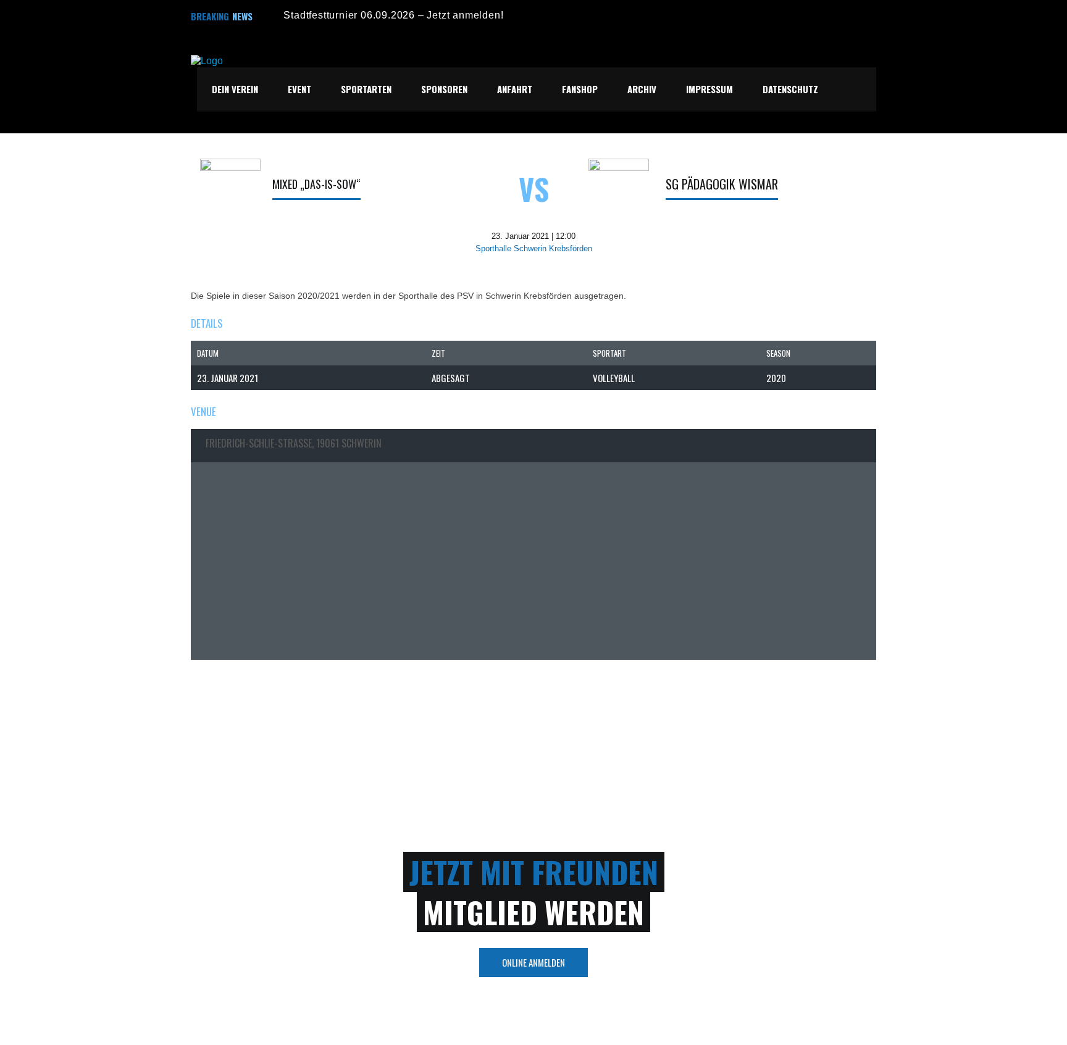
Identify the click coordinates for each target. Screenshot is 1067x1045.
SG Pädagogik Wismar (722, 184)
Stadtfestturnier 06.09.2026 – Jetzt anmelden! (393, 15)
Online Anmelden (533, 962)
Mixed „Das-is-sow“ (316, 184)
